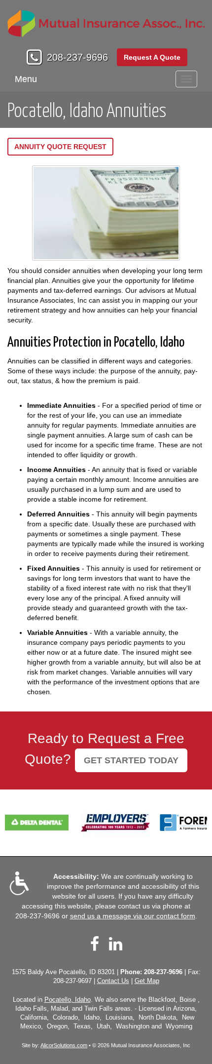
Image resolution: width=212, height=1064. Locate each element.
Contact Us (113, 981)
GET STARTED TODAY (131, 760)
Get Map (147, 981)
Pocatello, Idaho (67, 999)
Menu (26, 79)
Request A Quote (152, 57)
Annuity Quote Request (60, 147)
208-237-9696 (77, 57)
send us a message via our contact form (132, 916)
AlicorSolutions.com (63, 1045)
